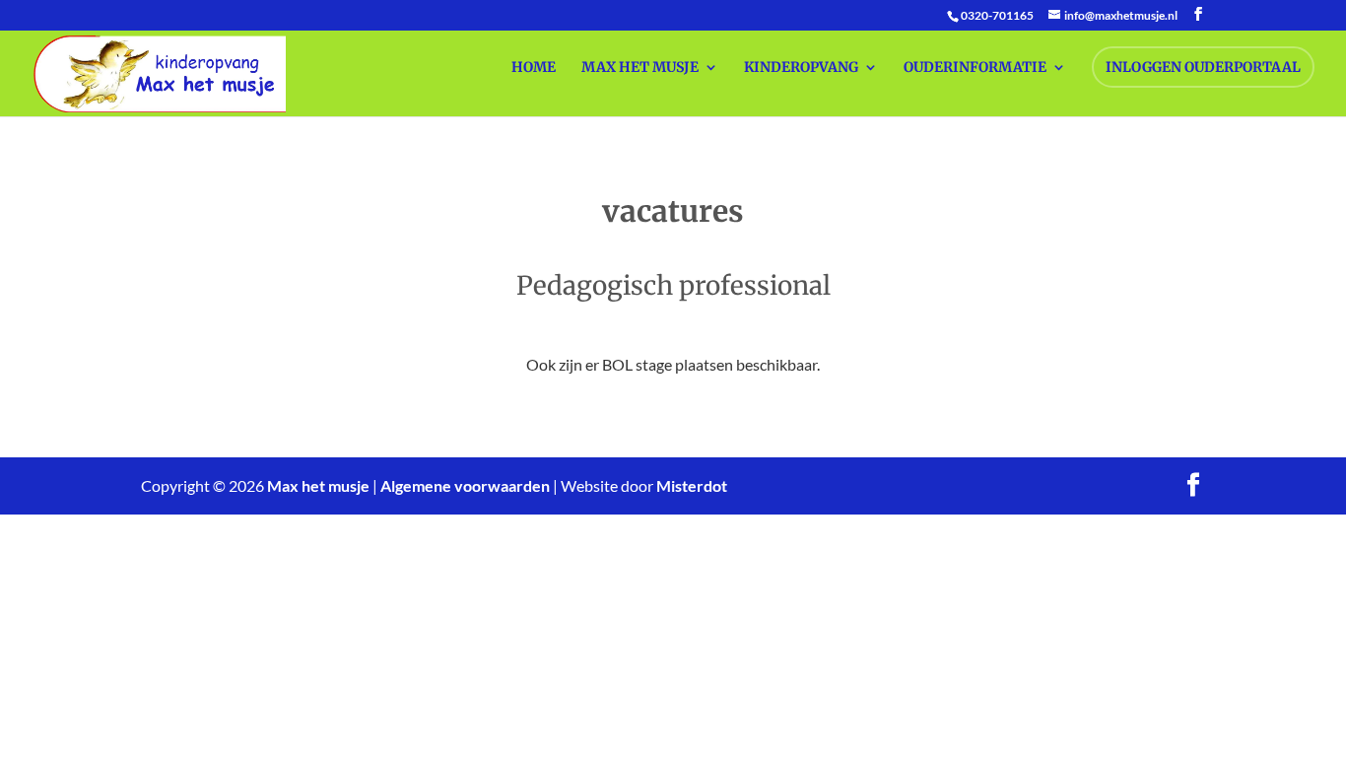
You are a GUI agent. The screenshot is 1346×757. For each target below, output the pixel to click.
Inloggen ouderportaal (1203, 67)
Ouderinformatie (975, 68)
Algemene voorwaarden (465, 485)
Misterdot (691, 485)
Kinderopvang (801, 68)
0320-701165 (997, 15)
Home (533, 68)
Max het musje (640, 68)
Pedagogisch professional (673, 285)
